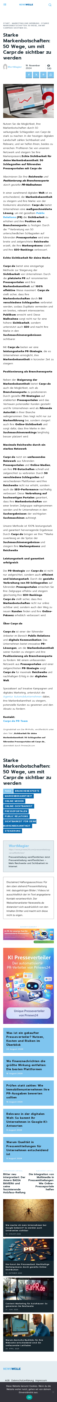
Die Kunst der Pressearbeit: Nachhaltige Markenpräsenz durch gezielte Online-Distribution (27, 1267)
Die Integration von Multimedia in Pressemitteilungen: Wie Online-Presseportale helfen (41, 1181)
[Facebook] (29, 75)
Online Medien (14, 801)
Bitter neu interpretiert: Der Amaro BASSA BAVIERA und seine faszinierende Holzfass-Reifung (14, 1183)
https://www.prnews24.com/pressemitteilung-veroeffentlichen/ (30, 851)
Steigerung (12, 831)
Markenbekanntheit (18, 796)
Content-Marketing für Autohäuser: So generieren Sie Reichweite (26, 1305)
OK (29, 1397)
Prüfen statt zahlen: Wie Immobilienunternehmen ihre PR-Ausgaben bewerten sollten (27, 1091)
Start (6, 23)
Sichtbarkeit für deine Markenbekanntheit (19, 824)
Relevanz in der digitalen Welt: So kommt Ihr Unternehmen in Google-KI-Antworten (27, 1120)
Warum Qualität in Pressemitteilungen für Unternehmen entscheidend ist (27, 1148)
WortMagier (15, 67)
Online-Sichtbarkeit (19, 806)
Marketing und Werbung (25, 23)
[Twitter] (36, 75)
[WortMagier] (5, 67)
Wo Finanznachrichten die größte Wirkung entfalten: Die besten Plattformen (26, 1065)
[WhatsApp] (51, 75)
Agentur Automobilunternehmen (22, 697)
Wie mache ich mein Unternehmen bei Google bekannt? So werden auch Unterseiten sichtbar (26, 1228)
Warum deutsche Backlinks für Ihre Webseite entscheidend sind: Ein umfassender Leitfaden (24, 1343)
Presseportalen (16, 811)
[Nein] (53, 1392)
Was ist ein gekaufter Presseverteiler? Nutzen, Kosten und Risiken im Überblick (25, 1039)
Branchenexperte (27, 791)
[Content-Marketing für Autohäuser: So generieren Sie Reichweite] (28, 1289)
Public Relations (16, 816)
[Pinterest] (43, 75)
